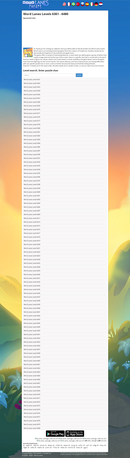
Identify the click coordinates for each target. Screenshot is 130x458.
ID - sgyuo (84, 447)
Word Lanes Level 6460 (32, 361)
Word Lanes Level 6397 (32, 181)
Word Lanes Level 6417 (32, 233)
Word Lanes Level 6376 (32, 117)
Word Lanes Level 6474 (32, 409)
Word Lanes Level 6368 (32, 102)
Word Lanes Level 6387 (32, 151)
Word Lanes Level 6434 (32, 286)
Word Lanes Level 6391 (32, 158)
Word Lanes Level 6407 (32, 211)
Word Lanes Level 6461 (32, 364)
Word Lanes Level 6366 (32, 94)
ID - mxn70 (69, 447)
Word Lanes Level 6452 (32, 338)
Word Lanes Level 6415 (32, 226)
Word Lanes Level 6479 (32, 424)
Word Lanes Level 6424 (32, 259)
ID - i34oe (61, 447)
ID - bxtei (77, 447)
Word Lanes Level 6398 (32, 184)
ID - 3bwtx (48, 445)
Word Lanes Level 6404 (32, 203)
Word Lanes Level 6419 (32, 241)
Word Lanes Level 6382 (32, 136)
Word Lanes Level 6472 (32, 402)
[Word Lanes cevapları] (78, 4)
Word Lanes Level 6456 (32, 346)
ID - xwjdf (26, 445)
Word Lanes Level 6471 (32, 398)
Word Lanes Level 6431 (32, 278)
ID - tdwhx (38, 447)
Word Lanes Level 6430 (32, 274)
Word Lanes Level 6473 (32, 406)
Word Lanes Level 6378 (32, 124)
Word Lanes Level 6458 (32, 353)
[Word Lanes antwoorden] (100, 4)
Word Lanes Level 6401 (32, 196)
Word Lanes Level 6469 (32, 391)
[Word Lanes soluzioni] (91, 4)
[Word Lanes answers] (64, 4)
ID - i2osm (40, 445)
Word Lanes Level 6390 (32, 154)
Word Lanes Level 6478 (32, 421)
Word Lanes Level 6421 (32, 248)
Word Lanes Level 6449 (32, 327)
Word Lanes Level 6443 (32, 319)
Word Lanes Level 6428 (32, 267)
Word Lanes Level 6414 (32, 222)
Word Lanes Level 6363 (32, 87)
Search (79, 75)
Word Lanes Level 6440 (32, 308)
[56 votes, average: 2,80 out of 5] (46, 439)
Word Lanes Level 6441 (32, 312)
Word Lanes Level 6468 (32, 387)
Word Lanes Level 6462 (32, 368)
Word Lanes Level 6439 (32, 304)
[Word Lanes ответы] (82, 4)
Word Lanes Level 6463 (32, 372)
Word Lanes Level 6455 (32, 342)
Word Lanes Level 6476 (32, 413)
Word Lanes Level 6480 (32, 428)
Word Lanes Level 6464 (32, 376)
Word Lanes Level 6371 (32, 113)
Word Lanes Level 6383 (32, 139)
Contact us (47, 453)
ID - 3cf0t (31, 447)
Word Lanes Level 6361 (32, 79)
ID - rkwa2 (64, 445)
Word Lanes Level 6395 (32, 173)
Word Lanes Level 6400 (32, 192)
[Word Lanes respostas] (73, 4)
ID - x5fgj (93, 445)
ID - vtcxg (71, 445)
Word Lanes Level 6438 (32, 301)
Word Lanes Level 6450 (32, 331)
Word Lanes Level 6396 (32, 177)
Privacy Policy (27, 453)
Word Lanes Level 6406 (32, 207)
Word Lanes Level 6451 (32, 334)
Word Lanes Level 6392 (32, 162)
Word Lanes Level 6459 (32, 357)
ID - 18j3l (33, 445)
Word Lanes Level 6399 (32, 188)
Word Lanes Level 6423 (32, 256)
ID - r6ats (100, 445)
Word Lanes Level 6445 (32, 323)
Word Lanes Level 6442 (32, 316)
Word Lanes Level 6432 (32, 282)
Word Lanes (38, 455)
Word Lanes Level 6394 (32, 169)
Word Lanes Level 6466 (32, 379)
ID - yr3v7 (46, 447)
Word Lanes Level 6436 (32, 293)
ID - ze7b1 (79, 445)
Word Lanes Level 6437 (32, 297)
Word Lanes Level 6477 (32, 417)
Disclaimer (38, 453)
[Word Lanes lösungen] (96, 4)
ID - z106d (56, 445)
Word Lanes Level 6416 (32, 229)
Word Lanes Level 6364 (32, 91)
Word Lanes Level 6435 (32, 289)
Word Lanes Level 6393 (32, 166)
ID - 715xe (53, 447)
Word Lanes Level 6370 (32, 109)
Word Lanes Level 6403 (32, 199)
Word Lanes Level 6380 (32, 128)
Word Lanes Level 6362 (32, 83)
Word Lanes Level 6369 (32, 106)
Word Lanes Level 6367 (32, 98)
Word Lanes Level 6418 (32, 237)
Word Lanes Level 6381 (32, 132)
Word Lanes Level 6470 (32, 394)
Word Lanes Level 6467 (32, 383)
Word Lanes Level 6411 (32, 218)
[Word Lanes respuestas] (87, 4)
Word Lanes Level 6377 (32, 121)
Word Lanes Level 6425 (32, 263)
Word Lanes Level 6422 (32, 252)
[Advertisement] (65, 32)
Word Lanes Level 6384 (32, 143)
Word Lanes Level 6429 (32, 271)
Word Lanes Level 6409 (32, 214)
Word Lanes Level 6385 (32, 147)
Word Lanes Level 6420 (32, 244)
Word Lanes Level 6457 (32, 349)
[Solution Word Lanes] (69, 4)
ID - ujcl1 (86, 445)
